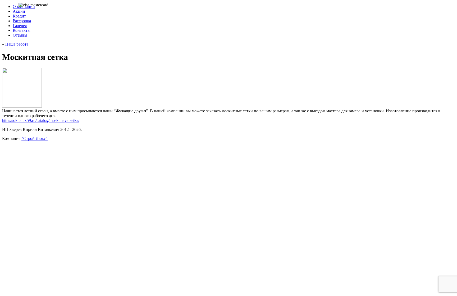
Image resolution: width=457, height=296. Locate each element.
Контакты (21, 30)
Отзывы (20, 35)
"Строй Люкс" (34, 138)
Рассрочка (22, 21)
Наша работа (16, 44)
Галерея (20, 25)
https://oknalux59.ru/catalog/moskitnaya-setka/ (40, 120)
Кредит (19, 16)
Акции (19, 11)
